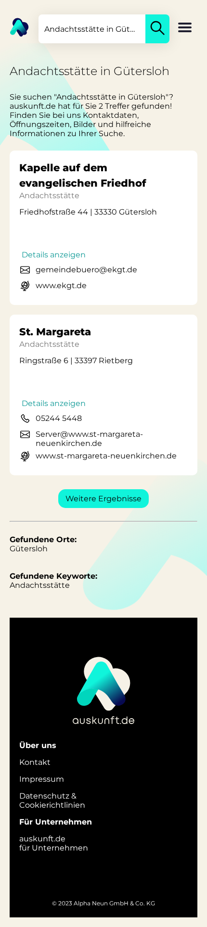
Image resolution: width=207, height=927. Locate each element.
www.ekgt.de (61, 285)
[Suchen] (157, 28)
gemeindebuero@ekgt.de (86, 269)
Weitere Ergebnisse (103, 498)
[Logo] (14, 26)
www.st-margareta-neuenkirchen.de (106, 455)
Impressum (41, 779)
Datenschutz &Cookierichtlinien (52, 800)
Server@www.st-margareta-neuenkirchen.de (89, 439)
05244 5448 (59, 418)
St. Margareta (55, 332)
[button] (185, 28)
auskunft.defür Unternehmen (53, 843)
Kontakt (35, 762)
